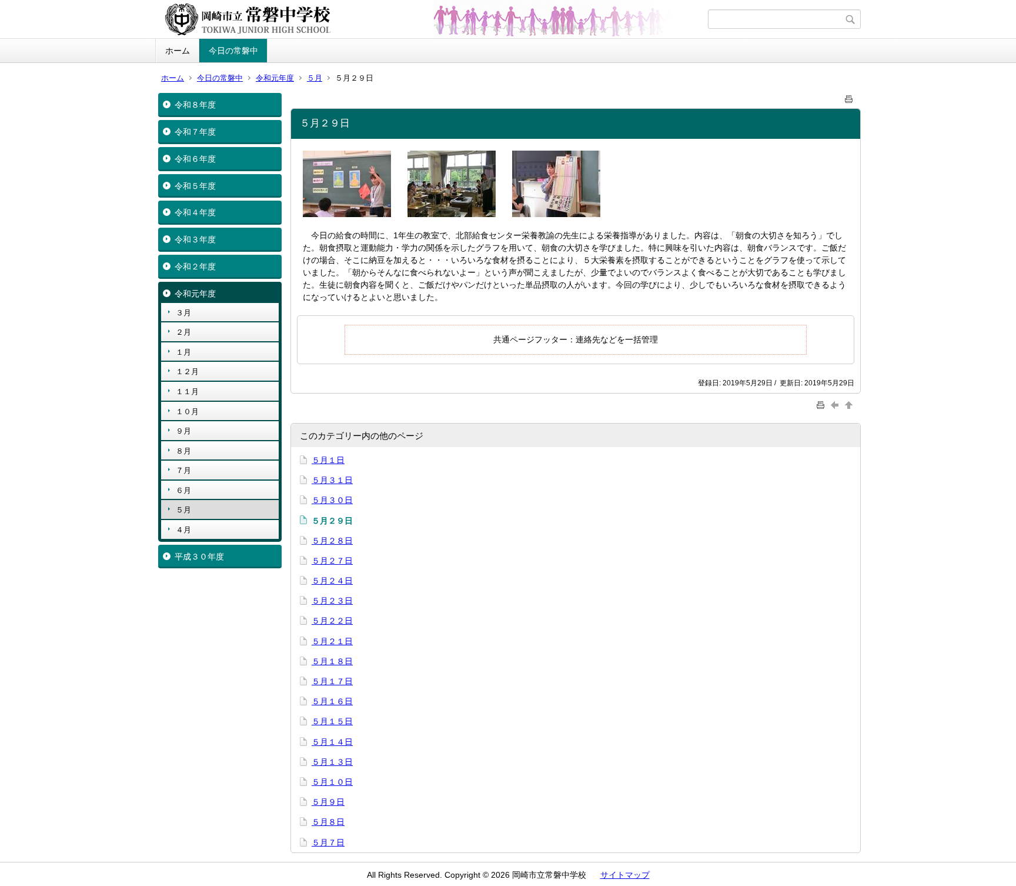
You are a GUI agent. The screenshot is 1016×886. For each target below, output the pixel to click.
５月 (314, 78)
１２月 (187, 371)
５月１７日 (332, 681)
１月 (183, 352)
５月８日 (328, 822)
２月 (183, 332)
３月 (183, 312)
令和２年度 (195, 266)
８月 (183, 451)
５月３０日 (332, 500)
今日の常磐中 (233, 50)
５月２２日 (332, 620)
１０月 (187, 411)
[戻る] (836, 404)
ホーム (177, 50)
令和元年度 (275, 78)
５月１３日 (332, 762)
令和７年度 (195, 131)
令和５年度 (195, 186)
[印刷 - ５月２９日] (849, 96)
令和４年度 (195, 212)
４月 (183, 529)
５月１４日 (332, 742)
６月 (183, 490)
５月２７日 (332, 560)
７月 (183, 470)
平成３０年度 (199, 556)
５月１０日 (332, 782)
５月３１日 (332, 480)
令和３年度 (195, 239)
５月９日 (328, 802)
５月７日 (328, 842)
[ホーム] (433, 19)
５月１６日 (332, 701)
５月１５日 (332, 721)
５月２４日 (332, 580)
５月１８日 (332, 661)
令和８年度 (195, 104)
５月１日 (328, 460)
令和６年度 (195, 159)
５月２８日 (332, 540)
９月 (183, 431)
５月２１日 (332, 641)
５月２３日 (332, 600)
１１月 (187, 391)
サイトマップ (625, 875)
